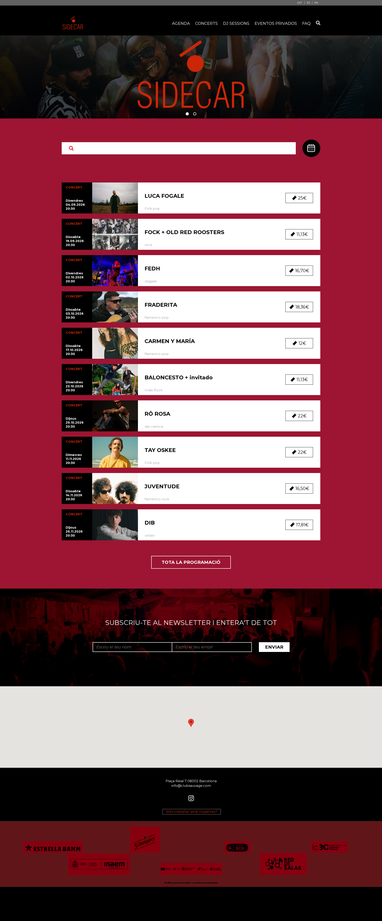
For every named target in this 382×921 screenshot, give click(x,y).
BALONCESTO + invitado (179, 377)
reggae (151, 281)
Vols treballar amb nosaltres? (191, 812)
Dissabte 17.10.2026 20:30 (74, 350)
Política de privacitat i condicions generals (191, 882)
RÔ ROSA (157, 414)
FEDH (152, 268)
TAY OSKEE (160, 450)
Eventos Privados (276, 23)
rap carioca (154, 426)
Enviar (274, 647)
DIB (150, 523)
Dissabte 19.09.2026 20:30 (75, 241)
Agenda (181, 23)
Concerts (206, 23)
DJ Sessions (236, 23)
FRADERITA (161, 305)
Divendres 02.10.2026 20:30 (75, 277)
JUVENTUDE (162, 486)
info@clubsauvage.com (191, 785)
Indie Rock (153, 390)
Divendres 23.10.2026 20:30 (74, 386)
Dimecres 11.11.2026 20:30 (74, 459)
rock (148, 245)
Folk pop (152, 208)
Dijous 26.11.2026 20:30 (74, 531)
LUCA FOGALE (164, 196)
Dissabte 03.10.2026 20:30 (75, 314)
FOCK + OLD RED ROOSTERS (184, 232)
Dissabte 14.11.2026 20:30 (74, 495)
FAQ (306, 23)
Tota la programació (191, 562)
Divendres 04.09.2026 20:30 (75, 205)
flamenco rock (157, 499)
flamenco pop (157, 317)
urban (150, 535)
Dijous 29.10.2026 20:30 (75, 423)
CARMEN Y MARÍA (170, 341)
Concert (74, 187)
